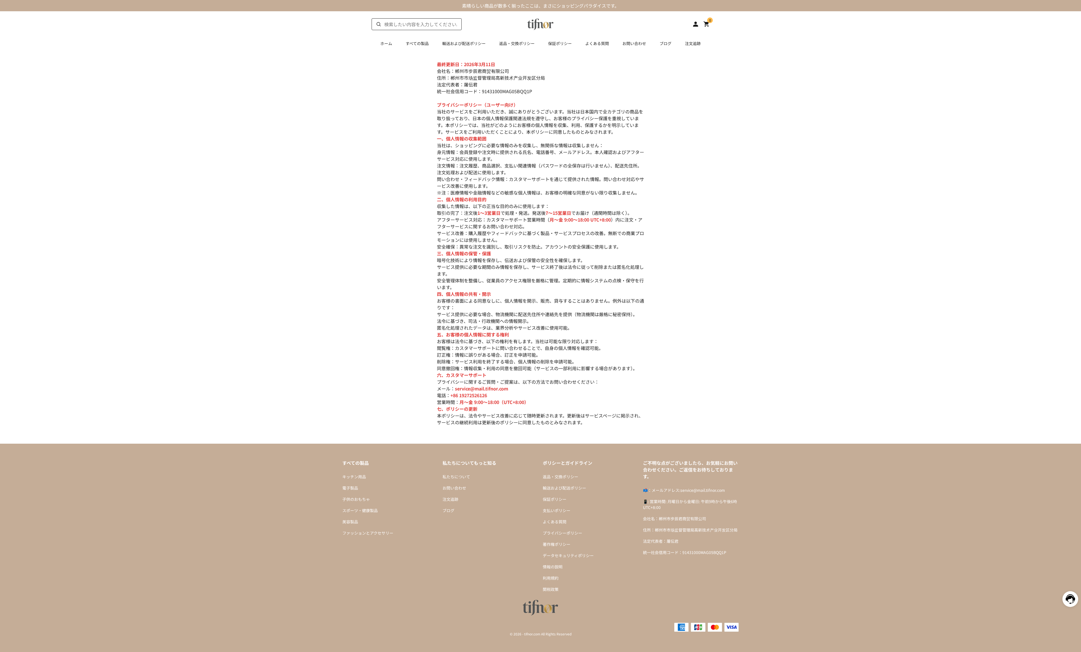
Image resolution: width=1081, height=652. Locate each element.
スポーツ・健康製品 (360, 510)
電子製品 (350, 488)
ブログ (665, 43)
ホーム (386, 43)
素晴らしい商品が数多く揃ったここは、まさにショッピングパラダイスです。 (540, 5)
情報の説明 (552, 567)
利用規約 (551, 578)
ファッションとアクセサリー (367, 533)
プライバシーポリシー (562, 533)
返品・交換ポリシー (517, 43)
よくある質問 (597, 43)
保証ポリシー (560, 43)
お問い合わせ (634, 43)
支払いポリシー (556, 510)
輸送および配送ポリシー (464, 43)
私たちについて (456, 476)
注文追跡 (693, 43)
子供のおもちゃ (356, 499)
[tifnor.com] (540, 23)
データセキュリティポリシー (568, 555)
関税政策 (551, 589)
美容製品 (350, 521)
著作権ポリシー (556, 544)
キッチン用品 (354, 476)
